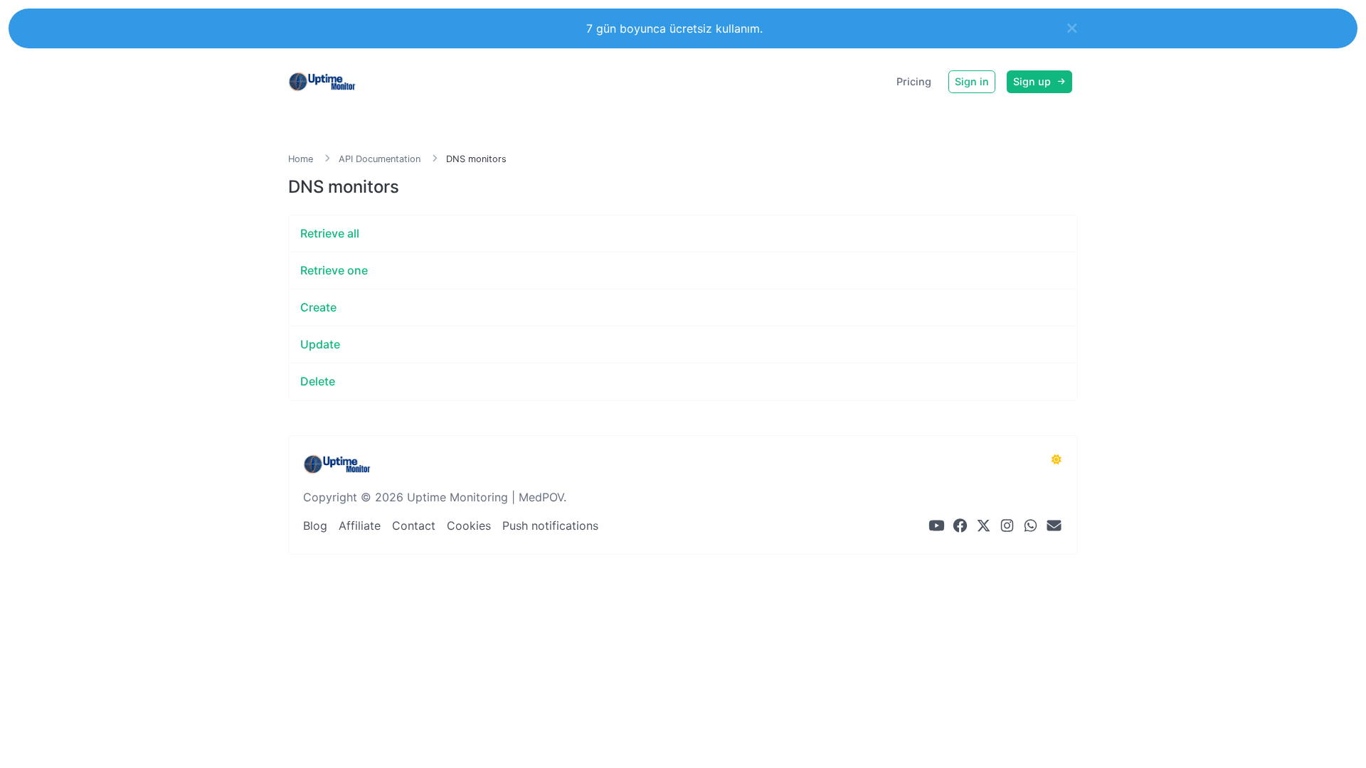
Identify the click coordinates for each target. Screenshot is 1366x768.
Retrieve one (334, 270)
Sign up (1033, 81)
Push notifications (550, 525)
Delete (317, 381)
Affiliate (360, 525)
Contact (413, 525)
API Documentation (379, 159)
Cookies (469, 525)
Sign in (972, 81)
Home (300, 159)
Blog (315, 525)
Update (320, 344)
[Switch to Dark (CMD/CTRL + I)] (1056, 459)
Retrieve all (329, 233)
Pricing (913, 81)
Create (318, 307)
